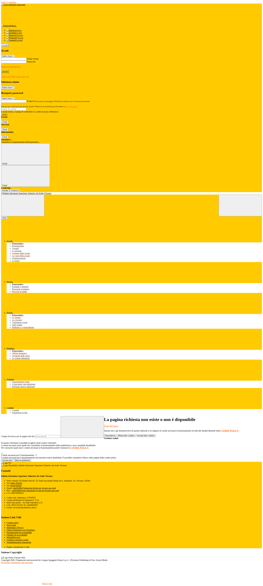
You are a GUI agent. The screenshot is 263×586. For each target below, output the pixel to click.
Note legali (11, 525)
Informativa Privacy (15, 527)
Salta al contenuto (8, 2)
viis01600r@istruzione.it (34, 488)
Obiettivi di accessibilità (17, 535)
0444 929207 (16, 485)
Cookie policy (13, 523)
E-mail (30, 101)
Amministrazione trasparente (19, 542)
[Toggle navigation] (22, 205)
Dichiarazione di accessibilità (19, 532)
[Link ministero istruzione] (13, 5)
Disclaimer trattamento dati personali (17, 562)
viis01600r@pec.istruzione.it (35, 490)
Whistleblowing (13, 537)
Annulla (5, 191)
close (4, 218)
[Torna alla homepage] (131, 193)
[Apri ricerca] (240, 205)
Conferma (14, 191)
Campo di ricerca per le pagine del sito (17, 436)
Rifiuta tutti (126, 436)
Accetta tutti (146, 436)
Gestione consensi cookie (17, 540)
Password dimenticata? (11, 66)
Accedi (5, 45)
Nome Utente (33, 59)
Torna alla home (111, 426)
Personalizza (110, 436)
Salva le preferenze (22, 460)
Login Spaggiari (71, 106)
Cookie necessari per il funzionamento (18, 455)
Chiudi (4, 122)
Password (31, 62)
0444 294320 (16, 483)
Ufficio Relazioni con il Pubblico (21, 530)
